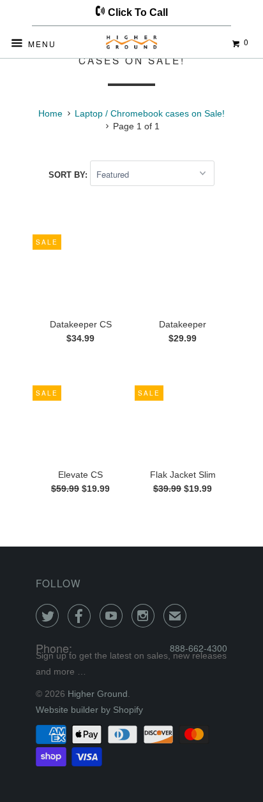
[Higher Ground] (131, 44)
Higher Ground (98, 694)
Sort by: (69, 175)
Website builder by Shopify (89, 710)
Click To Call (136, 12)
